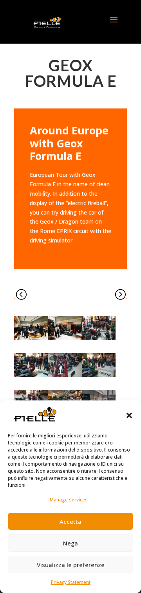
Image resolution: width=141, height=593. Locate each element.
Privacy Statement (70, 582)
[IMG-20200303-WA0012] (64, 339)
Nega (70, 543)
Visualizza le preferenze (71, 565)
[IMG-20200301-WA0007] (31, 376)
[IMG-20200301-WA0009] (99, 339)
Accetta (70, 521)
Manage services (69, 499)
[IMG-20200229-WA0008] (99, 376)
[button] (129, 415)
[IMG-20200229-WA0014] (64, 376)
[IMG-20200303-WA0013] (31, 339)
